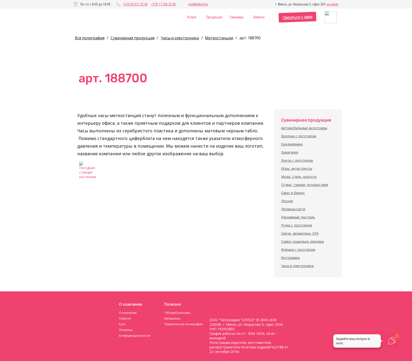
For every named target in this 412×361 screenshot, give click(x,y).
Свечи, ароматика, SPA (300, 233)
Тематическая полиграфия (183, 324)
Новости (125, 318)
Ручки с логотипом (296, 225)
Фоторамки (290, 257)
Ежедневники (292, 144)
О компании (128, 313)
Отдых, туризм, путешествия (304, 184)
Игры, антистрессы (296, 168)
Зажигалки (289, 152)
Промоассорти (293, 209)
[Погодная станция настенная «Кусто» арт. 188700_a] (88, 170)
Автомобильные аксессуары (304, 128)
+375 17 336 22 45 (163, 4)
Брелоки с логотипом (298, 136)
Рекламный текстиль (298, 217)
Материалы (172, 318)
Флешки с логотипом (298, 249)
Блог (122, 324)
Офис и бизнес (293, 193)
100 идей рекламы (177, 313)
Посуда (287, 201)
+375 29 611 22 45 (135, 4)
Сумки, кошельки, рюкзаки (302, 241)
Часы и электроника (297, 265)
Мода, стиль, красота (298, 176)
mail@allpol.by (198, 4)
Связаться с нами (297, 17)
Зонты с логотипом (297, 160)
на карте (332, 4)
